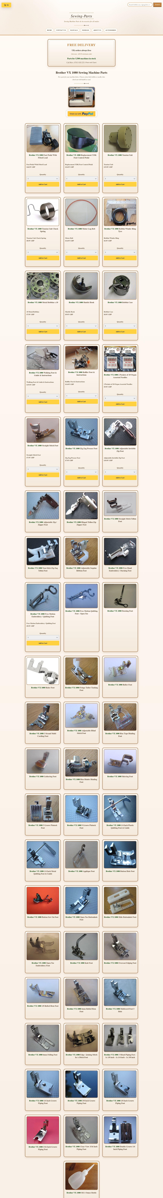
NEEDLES (85, 30)
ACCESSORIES (110, 30)
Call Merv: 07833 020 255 (75, 62)
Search (157, 4)
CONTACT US (61, 30)
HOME (49, 30)
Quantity (43, 174)
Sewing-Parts (81, 15)
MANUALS (74, 30)
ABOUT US (97, 30)
